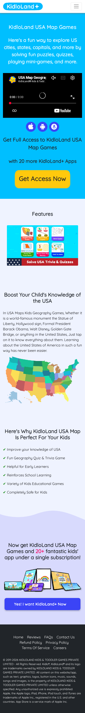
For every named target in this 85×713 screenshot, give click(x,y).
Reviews (34, 637)
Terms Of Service (36, 648)
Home (18, 637)
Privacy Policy (57, 642)
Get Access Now (42, 178)
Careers (59, 648)
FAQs (48, 637)
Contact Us (66, 637)
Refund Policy (31, 642)
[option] (42, 245)
